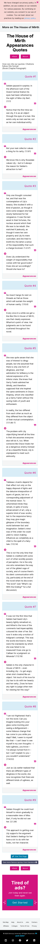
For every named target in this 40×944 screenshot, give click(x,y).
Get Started (20, 902)
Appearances (29, 129)
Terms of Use (24, 926)
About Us (20, 922)
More (25, 56)
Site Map (6, 922)
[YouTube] (5, 940)
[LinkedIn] (34, 940)
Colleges (15, 926)
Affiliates (6, 926)
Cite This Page (20, 856)
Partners (34, 922)
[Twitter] (27, 940)
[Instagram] (13, 940)
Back (15, 56)
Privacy (34, 926)
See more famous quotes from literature (19, 862)
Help (12, 922)
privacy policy (30, 18)
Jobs (27, 922)
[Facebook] (20, 940)
